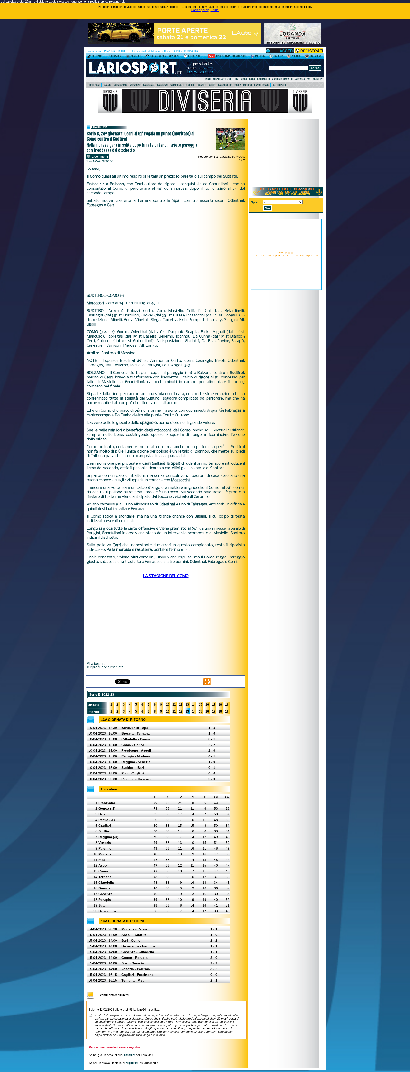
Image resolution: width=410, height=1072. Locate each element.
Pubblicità (194, 56)
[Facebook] (252, 57)
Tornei (190, 85)
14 (194, 704)
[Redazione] (108, 57)
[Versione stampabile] (207, 684)
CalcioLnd (135, 85)
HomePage (94, 85)
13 (187, 704)
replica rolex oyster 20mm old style (22, 1)
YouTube (296, 56)
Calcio (107, 85)
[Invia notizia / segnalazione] (210, 57)
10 (167, 704)
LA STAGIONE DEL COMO (166, 576)
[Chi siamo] (89, 57)
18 (220, 704)
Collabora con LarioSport (164, 56)
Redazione (116, 56)
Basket (202, 85)
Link (236, 79)
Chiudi (215, 10)
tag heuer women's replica (82, 1)
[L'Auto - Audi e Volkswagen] (174, 43)
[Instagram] (307, 57)
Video (244, 79)
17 (213, 704)
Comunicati (177, 85)
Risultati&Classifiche (218, 79)
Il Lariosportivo (300, 79)
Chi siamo (97, 56)
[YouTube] (289, 57)
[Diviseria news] (205, 111)
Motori (247, 85)
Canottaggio (261, 85)
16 (207, 704)
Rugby (237, 85)
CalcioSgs (149, 85)
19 (226, 704)
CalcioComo (120, 85)
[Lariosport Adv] (286, 289)
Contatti (136, 56)
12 (180, 704)
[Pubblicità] (185, 57)
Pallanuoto (225, 85)
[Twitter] (271, 57)
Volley (212, 85)
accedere (129, 1055)
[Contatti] (128, 57)
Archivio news (280, 79)
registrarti (132, 1063)
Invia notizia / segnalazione (231, 56)
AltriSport (279, 85)
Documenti (263, 79)
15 (200, 704)
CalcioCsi (162, 85)
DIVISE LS (318, 79)
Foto (252, 79)
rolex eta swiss (54, 1)
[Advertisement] (166, 250)
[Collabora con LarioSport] (147, 57)
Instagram (315, 56)
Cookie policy (200, 10)
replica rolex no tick (112, 1)
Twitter (278, 56)
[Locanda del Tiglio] (292, 43)
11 (174, 704)
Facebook (260, 56)
